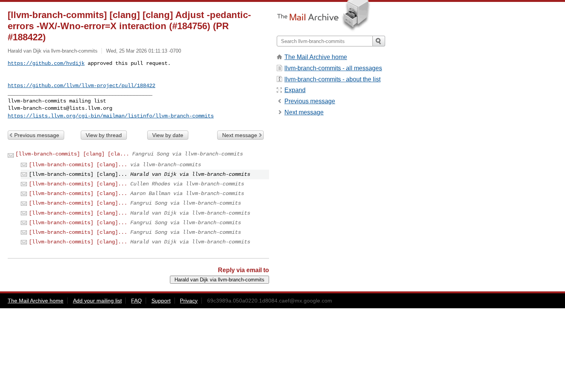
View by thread (104, 135)
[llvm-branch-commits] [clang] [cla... (72, 154)
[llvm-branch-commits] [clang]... (78, 165)
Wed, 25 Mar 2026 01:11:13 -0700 (143, 51)
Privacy (189, 301)
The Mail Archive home (315, 57)
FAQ (136, 301)
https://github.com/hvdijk (46, 63)
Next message (239, 135)
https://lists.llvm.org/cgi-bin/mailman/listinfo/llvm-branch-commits (111, 116)
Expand (295, 90)
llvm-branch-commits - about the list (332, 79)
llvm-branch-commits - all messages (333, 68)
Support (161, 301)
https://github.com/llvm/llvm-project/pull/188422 (81, 86)
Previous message (36, 135)
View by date (167, 135)
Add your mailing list (97, 301)
